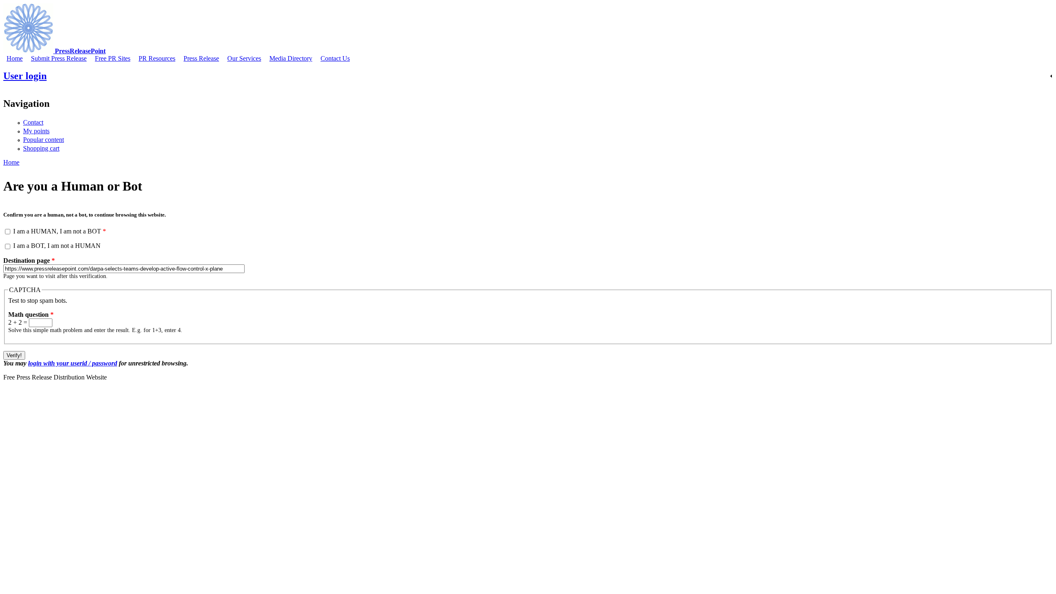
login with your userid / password (72, 363)
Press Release (201, 58)
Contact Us (335, 58)
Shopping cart (41, 148)
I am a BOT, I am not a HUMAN (57, 245)
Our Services (244, 58)
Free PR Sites (112, 58)
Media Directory (290, 58)
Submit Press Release (59, 58)
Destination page (29, 260)
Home (15, 58)
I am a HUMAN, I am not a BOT (59, 231)
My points (36, 130)
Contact (33, 122)
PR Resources (157, 58)
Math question (31, 314)
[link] (528, 76)
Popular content (43, 139)
